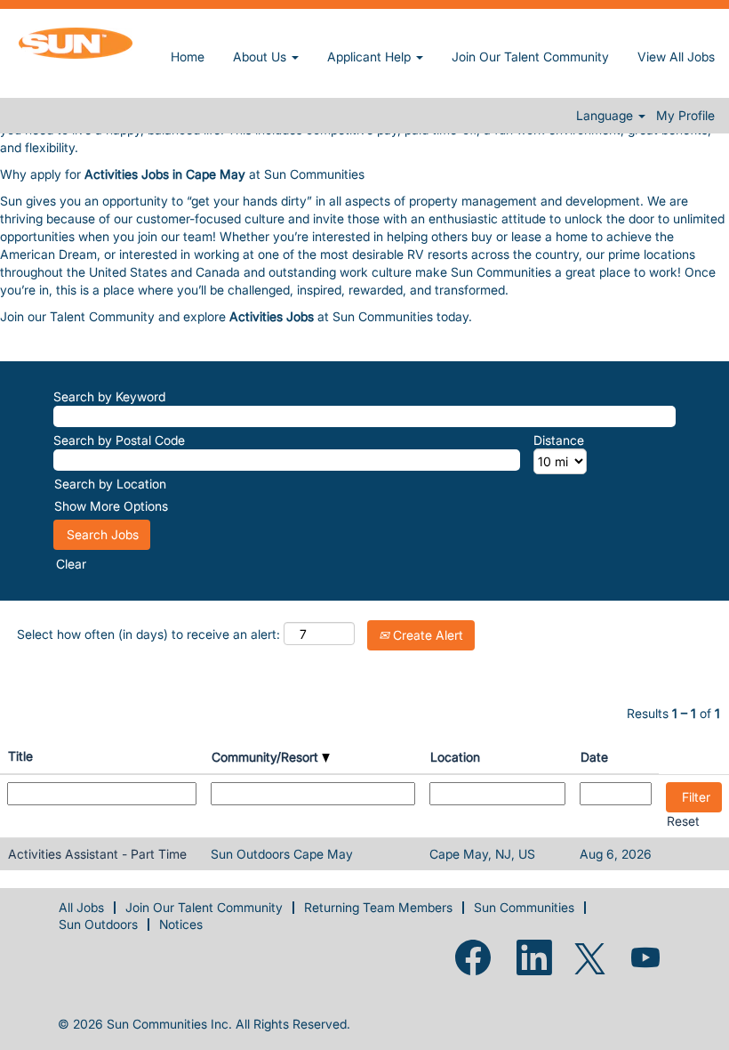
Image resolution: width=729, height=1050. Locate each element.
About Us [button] (261, 56)
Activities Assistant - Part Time (97, 853)
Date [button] (594, 756)
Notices (181, 924)
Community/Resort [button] (267, 756)
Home (187, 56)
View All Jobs (676, 56)
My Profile (685, 116)
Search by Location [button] (110, 483)
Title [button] (20, 755)
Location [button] (455, 756)
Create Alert (426, 634)
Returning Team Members (378, 907)
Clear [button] (71, 563)
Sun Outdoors (98, 924)
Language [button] (606, 116)
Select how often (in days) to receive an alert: (148, 634)
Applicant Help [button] (370, 56)
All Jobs (81, 907)
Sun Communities (524, 907)
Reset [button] (683, 820)
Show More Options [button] (111, 505)
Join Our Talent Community (530, 56)
